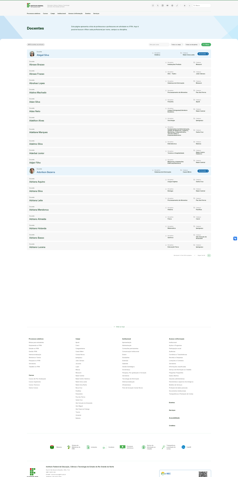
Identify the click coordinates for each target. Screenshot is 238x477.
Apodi (77, 342)
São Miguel (79, 406)
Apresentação (126, 342)
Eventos (88, 13)
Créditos (172, 425)
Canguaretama (80, 348)
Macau (78, 370)
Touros (78, 412)
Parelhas (78, 391)
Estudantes (125, 357)
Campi (53, 13)
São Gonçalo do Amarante (84, 403)
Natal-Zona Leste (81, 382)
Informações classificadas (177, 367)
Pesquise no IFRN (34, 360)
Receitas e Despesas (176, 357)
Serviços (96, 13)
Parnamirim (79, 394)
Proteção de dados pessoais (178, 388)
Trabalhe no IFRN (34, 367)
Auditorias (172, 351)
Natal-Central (80, 376)
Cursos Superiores (35, 382)
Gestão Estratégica (128, 367)
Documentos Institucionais (177, 391)
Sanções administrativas (177, 379)
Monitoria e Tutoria (35, 357)
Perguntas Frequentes (176, 373)
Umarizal (78, 415)
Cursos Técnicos (34, 385)
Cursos (45, 13)
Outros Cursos (33, 388)
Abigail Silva (43, 55)
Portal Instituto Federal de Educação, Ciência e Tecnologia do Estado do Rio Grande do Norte (35, 5)
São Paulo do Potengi (82, 409)
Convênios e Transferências (178, 354)
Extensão (125, 360)
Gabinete (125, 363)
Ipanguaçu (79, 357)
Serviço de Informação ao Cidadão (180, 370)
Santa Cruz (79, 400)
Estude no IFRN (34, 348)
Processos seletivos (33, 13)
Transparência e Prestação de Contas (181, 394)
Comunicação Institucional (130, 351)
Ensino (124, 354)
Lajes (77, 367)
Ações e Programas (175, 345)
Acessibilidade (174, 418)
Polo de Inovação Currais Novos (132, 388)
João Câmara (80, 360)
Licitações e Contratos (176, 360)
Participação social (175, 348)
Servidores (32, 363)
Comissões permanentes (130, 348)
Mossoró (78, 373)
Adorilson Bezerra (46, 172)
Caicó (77, 345)
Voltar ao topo (120, 327)
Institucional (62, 13)
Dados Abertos (174, 376)
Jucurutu (78, 363)
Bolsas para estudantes (36, 342)
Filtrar (206, 44)
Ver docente (203, 54)
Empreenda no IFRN (35, 345)
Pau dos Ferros (80, 397)
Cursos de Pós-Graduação (37, 379)
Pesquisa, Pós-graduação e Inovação (134, 373)
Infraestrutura (126, 385)
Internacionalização (35, 354)
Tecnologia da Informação (130, 379)
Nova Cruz (79, 388)
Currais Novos (80, 354)
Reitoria (78, 418)
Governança (126, 370)
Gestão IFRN (33, 351)
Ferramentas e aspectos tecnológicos (181, 382)
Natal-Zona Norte (81, 385)
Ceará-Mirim (80, 351)
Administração (126, 345)
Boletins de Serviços (175, 385)
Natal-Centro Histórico (83, 379)
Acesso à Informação (76, 13)
